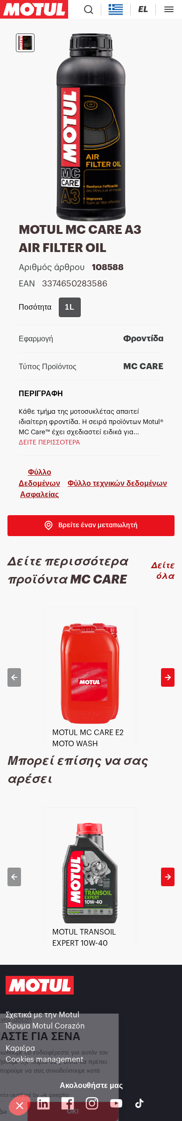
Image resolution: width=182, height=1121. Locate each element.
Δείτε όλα (163, 570)
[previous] (14, 677)
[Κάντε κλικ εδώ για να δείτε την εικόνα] (25, 42)
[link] (91, 525)
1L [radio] (70, 307)
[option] (90, 677)
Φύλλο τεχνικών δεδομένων (117, 483)
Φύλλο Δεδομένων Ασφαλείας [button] (39, 483)
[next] (168, 677)
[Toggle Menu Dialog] (169, 9)
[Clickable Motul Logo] (34, 9)
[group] (70, 307)
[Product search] (89, 9)
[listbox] (90, 677)
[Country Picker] (116, 9)
